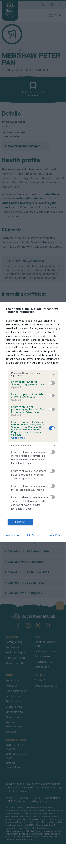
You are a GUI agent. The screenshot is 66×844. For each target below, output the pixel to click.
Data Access (33, 535)
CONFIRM (20, 522)
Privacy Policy (54, 535)
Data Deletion (12, 535)
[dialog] (33, 422)
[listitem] (33, 374)
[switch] (52, 383)
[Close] (58, 309)
